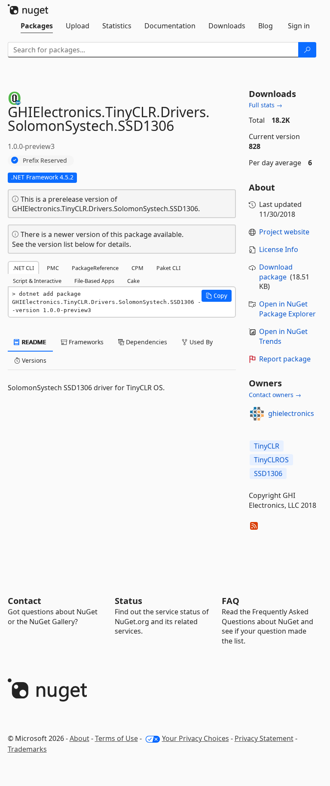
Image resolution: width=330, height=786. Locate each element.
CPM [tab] (137, 268)
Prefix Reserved (45, 160)
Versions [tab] (33, 360)
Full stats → (265, 105)
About (79, 738)
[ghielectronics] (257, 414)
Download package (276, 272)
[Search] (307, 50)
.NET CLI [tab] (23, 268)
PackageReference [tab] (95, 268)
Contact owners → (275, 395)
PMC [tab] (53, 268)
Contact (24, 601)
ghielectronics (291, 413)
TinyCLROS (271, 459)
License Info (278, 249)
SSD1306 (268, 473)
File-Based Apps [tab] (94, 281)
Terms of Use (116, 738)
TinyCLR (266, 446)
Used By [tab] (200, 342)
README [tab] (33, 342)
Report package (285, 359)
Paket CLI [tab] (168, 268)
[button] (217, 296)
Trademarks (27, 749)
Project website (284, 232)
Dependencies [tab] (145, 342)
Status (128, 601)
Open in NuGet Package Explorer (287, 309)
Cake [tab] (133, 281)
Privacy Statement (264, 738)
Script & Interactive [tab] (37, 281)
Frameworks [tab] (85, 342)
